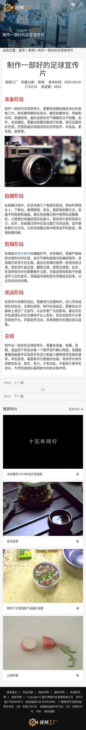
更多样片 (74, 409)
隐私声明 (43, 692)
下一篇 (19, 396)
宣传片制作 (22, 253)
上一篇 (19, 382)
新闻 (31, 50)
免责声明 (16, 697)
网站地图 (49, 711)
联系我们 (12, 692)
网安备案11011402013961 (41, 701)
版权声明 (59, 692)
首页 (22, 50)
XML (38, 711)
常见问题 (28, 692)
